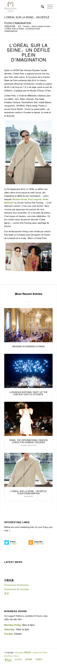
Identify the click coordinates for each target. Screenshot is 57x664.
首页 (6, 593)
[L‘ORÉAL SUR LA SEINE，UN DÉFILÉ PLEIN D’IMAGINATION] (28, 470)
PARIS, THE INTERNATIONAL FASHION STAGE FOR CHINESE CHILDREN (28, 441)
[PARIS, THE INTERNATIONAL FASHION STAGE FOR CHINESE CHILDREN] (28, 419)
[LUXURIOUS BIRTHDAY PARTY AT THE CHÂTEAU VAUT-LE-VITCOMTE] (28, 371)
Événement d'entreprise (16, 585)
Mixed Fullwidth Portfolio (41, 26)
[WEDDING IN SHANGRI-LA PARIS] (28, 325)
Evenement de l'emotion (16, 589)
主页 (19, 26)
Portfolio (26, 26)
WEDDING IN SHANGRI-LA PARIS (28, 346)
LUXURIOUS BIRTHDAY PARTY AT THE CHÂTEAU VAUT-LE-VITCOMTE (29, 393)
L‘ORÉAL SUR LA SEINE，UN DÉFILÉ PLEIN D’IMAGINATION (28, 492)
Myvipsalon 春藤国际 (23, 652)
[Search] (41, 6)
